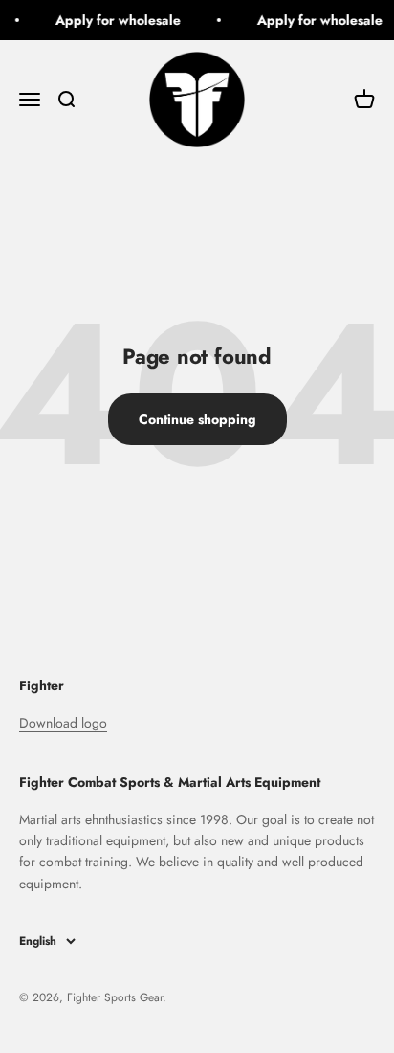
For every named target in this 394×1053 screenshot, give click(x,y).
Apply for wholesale (117, 20)
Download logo (63, 722)
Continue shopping (197, 419)
